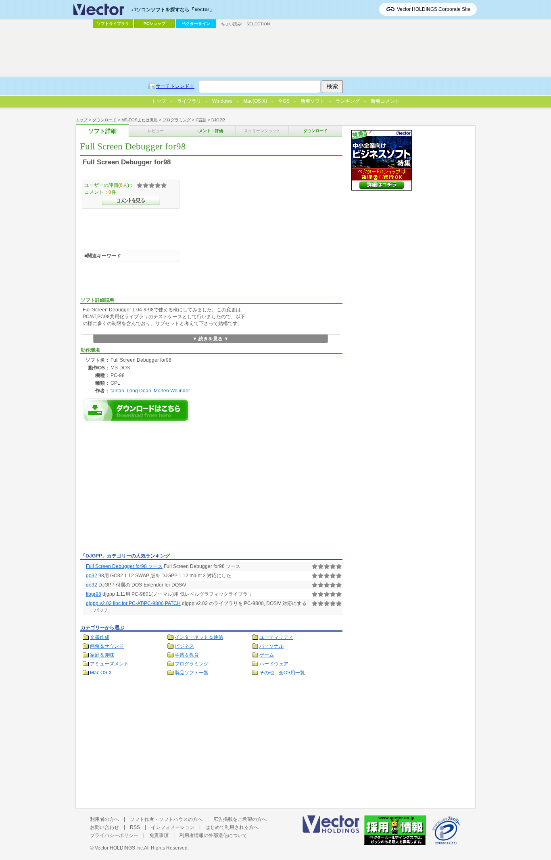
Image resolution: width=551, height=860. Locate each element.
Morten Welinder (172, 390)
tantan (117, 390)
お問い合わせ (104, 827)
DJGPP (218, 120)
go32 (91, 575)
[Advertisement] (147, 489)
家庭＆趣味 (102, 655)
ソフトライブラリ (113, 23)
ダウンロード (104, 120)
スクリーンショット (262, 130)
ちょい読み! (231, 24)
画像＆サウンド (107, 646)
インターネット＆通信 (199, 637)
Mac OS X (101, 673)
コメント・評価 (209, 130)
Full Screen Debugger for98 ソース (124, 566)
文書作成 (99, 637)
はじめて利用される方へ (232, 827)
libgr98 (93, 594)
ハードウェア (273, 664)
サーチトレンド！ (175, 86)
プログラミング (177, 120)
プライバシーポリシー (114, 835)
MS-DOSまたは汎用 (139, 120)
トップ (81, 120)
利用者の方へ (104, 819)
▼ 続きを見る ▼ (210, 339)
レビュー (156, 130)
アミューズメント (109, 664)
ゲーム (266, 655)
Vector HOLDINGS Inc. (119, 848)
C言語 (201, 120)
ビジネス (184, 646)
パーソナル (271, 646)
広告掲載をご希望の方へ (240, 819)
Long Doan (139, 390)
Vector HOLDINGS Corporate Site (433, 9)
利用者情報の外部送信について (213, 835)
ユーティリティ (276, 637)
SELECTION (258, 24)
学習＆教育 (187, 655)
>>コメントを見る (131, 200)
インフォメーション (172, 827)
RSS (135, 827)
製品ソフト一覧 (192, 673)
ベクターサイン (196, 23)
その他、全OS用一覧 (282, 673)
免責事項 (159, 835)
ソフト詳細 (102, 131)
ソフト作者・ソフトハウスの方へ (166, 819)
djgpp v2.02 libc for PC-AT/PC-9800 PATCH (133, 603)
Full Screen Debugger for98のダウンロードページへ (136, 410)
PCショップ (154, 23)
